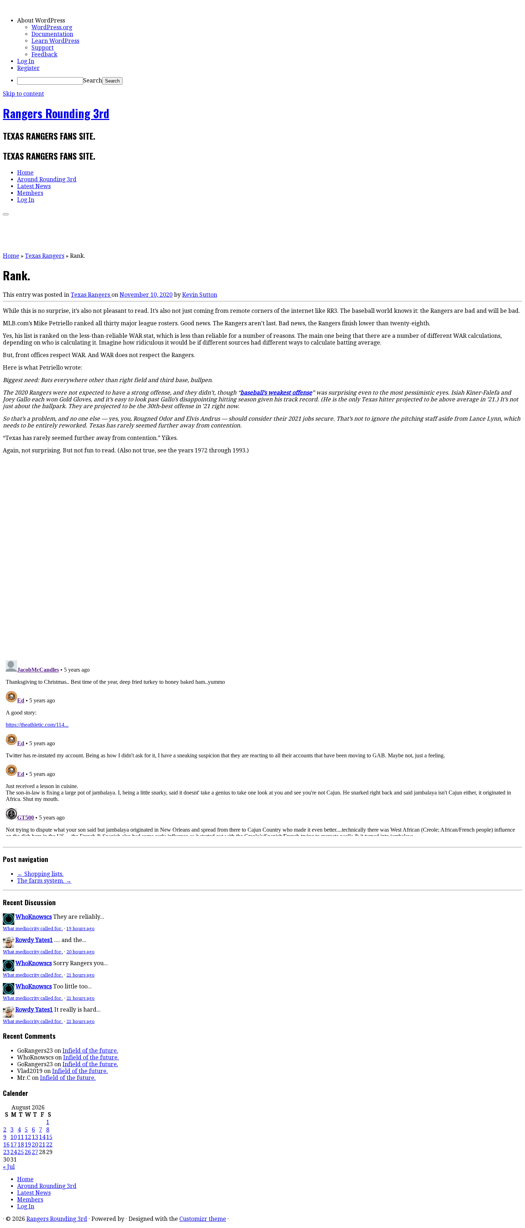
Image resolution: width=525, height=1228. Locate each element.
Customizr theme (202, 1219)
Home (25, 172)
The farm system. (44, 880)
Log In (25, 61)
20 (35, 1144)
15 (49, 1137)
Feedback (44, 54)
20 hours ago (80, 951)
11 (21, 1137)
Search (92, 80)
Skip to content (23, 93)
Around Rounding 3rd (46, 179)
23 (6, 1152)
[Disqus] (262, 555)
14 (42, 1137)
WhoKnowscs (33, 916)
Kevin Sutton (199, 294)
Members (30, 193)
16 (6, 1144)
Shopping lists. (40, 874)
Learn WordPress (55, 40)
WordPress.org (51, 27)
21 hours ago (80, 975)
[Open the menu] (6, 214)
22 (49, 1144)
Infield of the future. (90, 1050)
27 (35, 1152)
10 (13, 1137)
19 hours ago (80, 928)
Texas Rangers (44, 255)
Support (42, 47)
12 (28, 1137)
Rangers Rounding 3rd (56, 113)
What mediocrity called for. (33, 928)
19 (28, 1144)
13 (35, 1137)
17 (13, 1144)
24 (13, 1152)
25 (21, 1152)
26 (28, 1152)
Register (28, 68)
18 (21, 1144)
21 (42, 1144)
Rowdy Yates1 (34, 940)
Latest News (34, 186)
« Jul (9, 1166)
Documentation (52, 34)
